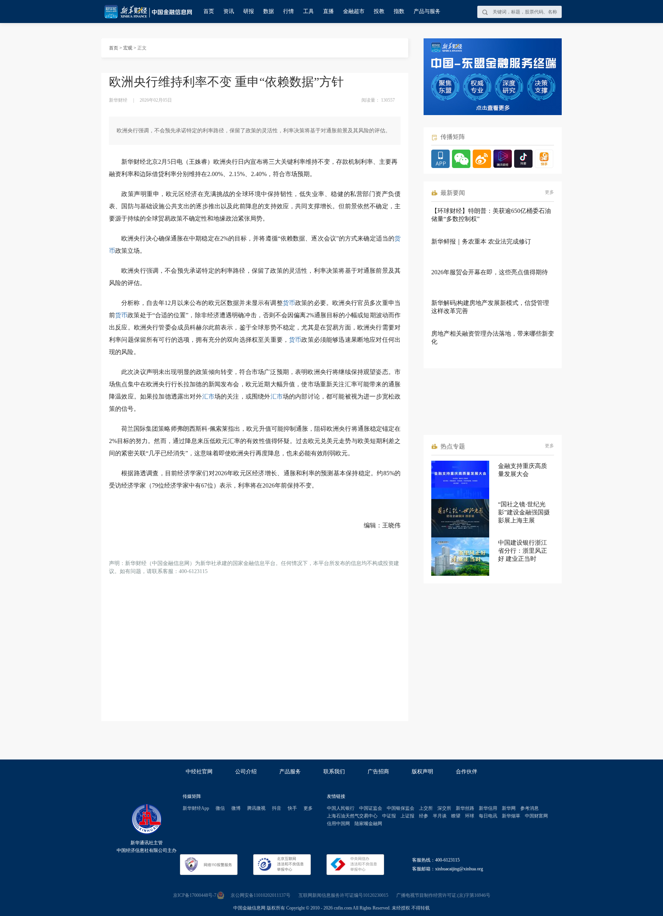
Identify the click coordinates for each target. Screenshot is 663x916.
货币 (289, 303)
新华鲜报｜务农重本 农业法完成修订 (481, 241)
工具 (308, 11)
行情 (288, 11)
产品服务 (290, 771)
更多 (549, 192)
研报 (248, 11)
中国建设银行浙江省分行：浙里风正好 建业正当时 (522, 550)
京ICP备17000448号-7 (194, 895)
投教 (379, 11)
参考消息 (529, 808)
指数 (399, 11)
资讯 (228, 11)
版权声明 (422, 771)
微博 (236, 808)
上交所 (426, 808)
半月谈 (440, 816)
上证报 (407, 816)
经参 (423, 816)
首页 (208, 11)
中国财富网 (536, 816)
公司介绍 (246, 771)
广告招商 (378, 771)
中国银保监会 (400, 808)
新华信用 (488, 808)
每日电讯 (488, 816)
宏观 (127, 48)
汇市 (208, 396)
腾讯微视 (256, 808)
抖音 (276, 808)
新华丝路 (465, 808)
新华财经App (196, 808)
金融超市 (353, 11)
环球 (469, 816)
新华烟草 (511, 816)
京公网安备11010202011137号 (260, 895)
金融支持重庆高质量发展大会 (522, 470)
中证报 (389, 816)
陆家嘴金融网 (368, 823)
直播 (328, 11)
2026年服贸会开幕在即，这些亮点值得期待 (489, 272)
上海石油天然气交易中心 (352, 816)
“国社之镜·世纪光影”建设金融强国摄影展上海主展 (524, 512)
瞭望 (455, 816)
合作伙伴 (466, 771)
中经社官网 (199, 771)
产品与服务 (427, 11)
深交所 (444, 808)
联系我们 (334, 771)
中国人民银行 (341, 808)
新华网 (509, 808)
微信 (220, 808)
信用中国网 (338, 823)
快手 (292, 808)
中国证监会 (370, 808)
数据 (268, 11)
